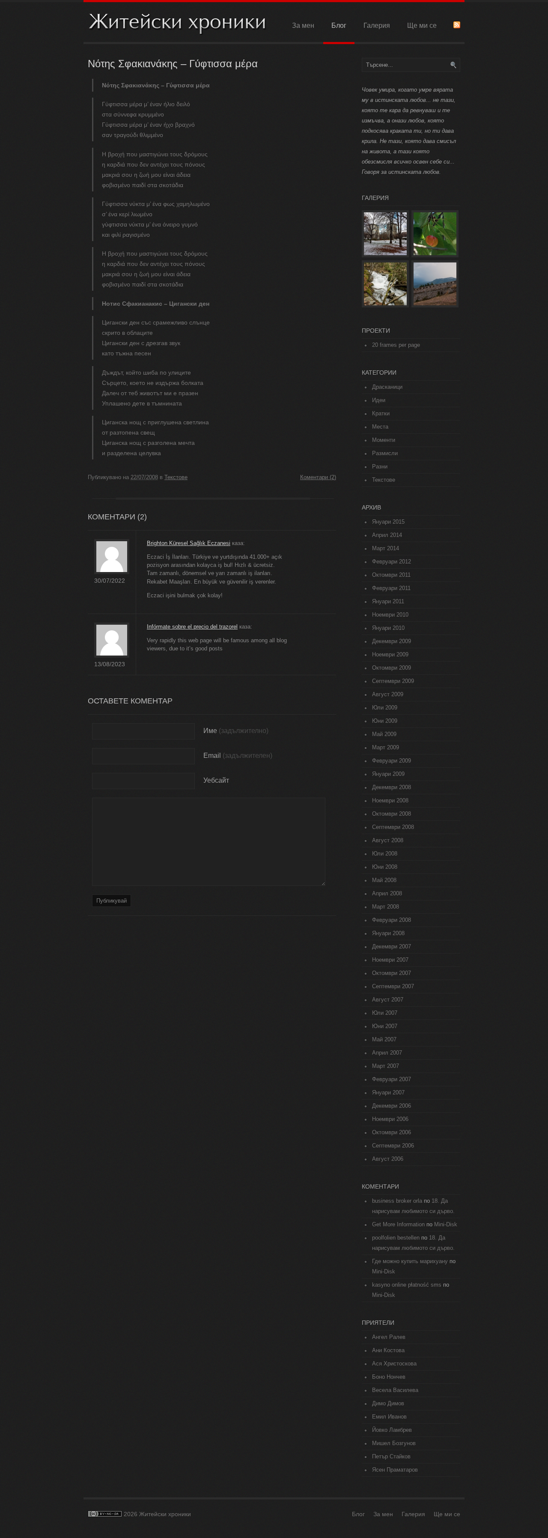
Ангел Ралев (388, 1337)
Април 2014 (387, 535)
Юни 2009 (384, 721)
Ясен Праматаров (395, 1469)
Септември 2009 (393, 681)
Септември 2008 (393, 827)
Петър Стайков (391, 1456)
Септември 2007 (393, 986)
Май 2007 (384, 1039)
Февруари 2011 (391, 588)
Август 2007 (387, 999)
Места (380, 426)
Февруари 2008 (391, 920)
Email (212, 755)
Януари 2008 (388, 933)
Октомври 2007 (391, 973)
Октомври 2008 (391, 814)
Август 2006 (387, 1159)
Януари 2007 (388, 1092)
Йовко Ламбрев (392, 1430)
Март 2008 (385, 906)
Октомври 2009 (391, 668)
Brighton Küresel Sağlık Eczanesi (188, 543)
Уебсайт (216, 780)
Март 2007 (385, 1066)
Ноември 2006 (390, 1119)
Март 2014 (385, 548)
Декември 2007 (391, 946)
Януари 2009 (388, 774)
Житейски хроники (178, 23)
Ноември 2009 (390, 654)
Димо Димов (388, 1403)
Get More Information (398, 1224)
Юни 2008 (384, 867)
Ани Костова (388, 1350)
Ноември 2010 (390, 614)
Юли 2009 (384, 707)
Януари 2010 (388, 628)
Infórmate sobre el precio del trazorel (192, 626)
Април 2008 (387, 893)
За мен (303, 25)
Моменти (383, 440)
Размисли (385, 453)
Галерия (376, 25)
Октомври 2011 (391, 575)
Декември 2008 (391, 787)
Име (210, 730)
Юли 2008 (384, 853)
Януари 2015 (388, 522)
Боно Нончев (388, 1377)
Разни (379, 466)
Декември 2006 (391, 1106)
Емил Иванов (389, 1416)
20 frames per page (396, 345)
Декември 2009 (391, 641)
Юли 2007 (384, 1013)
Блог (338, 25)
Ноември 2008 (390, 800)
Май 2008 (384, 880)
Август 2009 (387, 694)
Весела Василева (395, 1390)
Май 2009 (384, 734)
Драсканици (387, 387)
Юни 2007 (384, 1026)
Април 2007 (387, 1052)
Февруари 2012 (391, 561)
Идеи (378, 400)
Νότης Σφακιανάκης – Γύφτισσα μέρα (173, 63)
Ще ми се (422, 25)
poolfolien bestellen (396, 1237)
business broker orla (397, 1201)
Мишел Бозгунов (394, 1443)
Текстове (176, 477)
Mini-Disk (445, 1224)
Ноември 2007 (390, 960)
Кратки (381, 413)
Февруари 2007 (391, 1079)
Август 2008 (387, 840)
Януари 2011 (388, 601)
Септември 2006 (393, 1145)
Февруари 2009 (391, 760)
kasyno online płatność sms (406, 1285)
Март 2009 (385, 747)
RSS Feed (456, 24)
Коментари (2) (318, 477)
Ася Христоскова (394, 1363)
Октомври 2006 (391, 1132)
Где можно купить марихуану (410, 1261)
